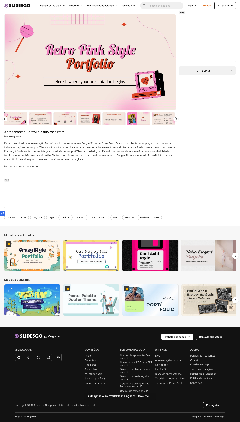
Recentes (90, 360)
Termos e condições (201, 369)
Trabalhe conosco (175, 336)
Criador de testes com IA (134, 391)
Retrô (115, 217)
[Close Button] (152, 396)
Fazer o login (225, 5)
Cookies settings (199, 364)
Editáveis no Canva (149, 217)
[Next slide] (170, 62)
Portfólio (81, 217)
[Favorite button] (160, 19)
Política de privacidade (203, 373)
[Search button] (144, 5)
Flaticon (208, 416)
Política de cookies (201, 378)
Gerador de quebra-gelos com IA (134, 378)
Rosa (23, 217)
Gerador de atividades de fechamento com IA (134, 385)
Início (88, 355)
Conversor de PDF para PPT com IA (136, 364)
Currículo (65, 217)
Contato (194, 360)
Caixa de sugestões (210, 336)
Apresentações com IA (168, 360)
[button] (175, 118)
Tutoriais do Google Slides (170, 378)
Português (212, 405)
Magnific (196, 416)
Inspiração (161, 369)
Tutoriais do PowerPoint (168, 383)
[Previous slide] (4, 256)
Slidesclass (91, 369)
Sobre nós (196, 382)
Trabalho (129, 217)
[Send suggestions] (2, 213)
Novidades (161, 364)
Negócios (37, 217)
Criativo (11, 217)
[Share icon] (169, 19)
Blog (157, 355)
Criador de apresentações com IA (135, 357)
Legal (51, 217)
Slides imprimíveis (95, 378)
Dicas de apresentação (168, 373)
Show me (143, 396)
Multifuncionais (93, 373)
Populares (90, 364)
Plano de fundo (99, 217)
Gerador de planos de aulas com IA (136, 371)
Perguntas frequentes (202, 355)
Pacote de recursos (96, 383)
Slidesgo (219, 416)
